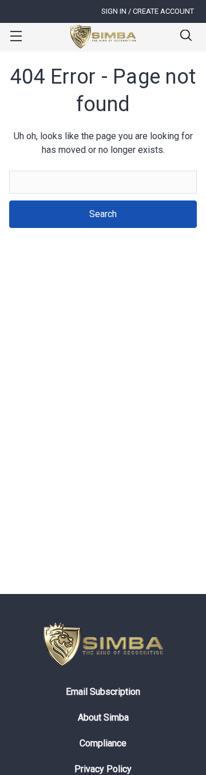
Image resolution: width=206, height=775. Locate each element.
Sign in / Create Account (147, 11)
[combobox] (103, 182)
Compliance (103, 743)
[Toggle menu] (15, 36)
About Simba (103, 717)
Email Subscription (103, 691)
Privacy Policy (103, 769)
